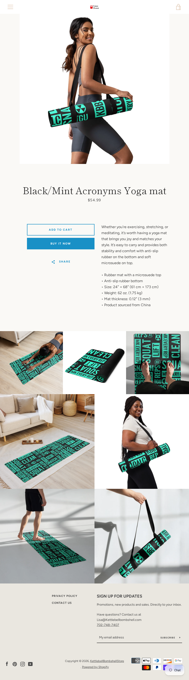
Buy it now (60, 243)
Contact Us (62, 602)
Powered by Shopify (95, 667)
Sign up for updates (119, 596)
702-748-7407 (108, 625)
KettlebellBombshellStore (107, 661)
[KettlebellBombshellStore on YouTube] (30, 664)
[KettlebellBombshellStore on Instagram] (22, 664)
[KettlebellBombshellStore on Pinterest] (14, 664)
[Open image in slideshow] (94, 89)
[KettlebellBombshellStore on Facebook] (7, 664)
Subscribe (168, 637)
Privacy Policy (64, 596)
